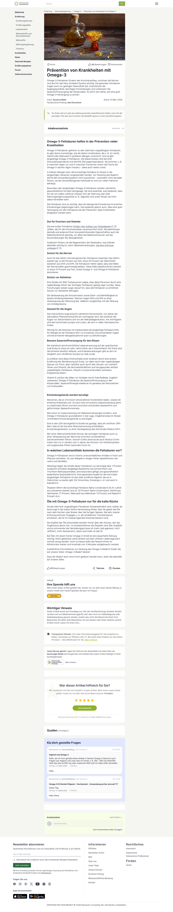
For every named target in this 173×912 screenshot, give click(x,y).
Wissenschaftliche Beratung (100, 878)
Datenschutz (46, 873)
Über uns (92, 861)
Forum (18, 70)
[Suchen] (122, 3)
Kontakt (91, 882)
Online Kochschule (23, 74)
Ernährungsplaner (23, 65)
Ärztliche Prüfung (96, 874)
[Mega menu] (156, 4)
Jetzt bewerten (84, 708)
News (17, 57)
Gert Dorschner (74, 102)
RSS (90, 857)
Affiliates (92, 848)
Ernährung (19, 16)
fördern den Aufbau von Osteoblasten (92, 226)
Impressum (131, 848)
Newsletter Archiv (96, 853)
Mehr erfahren (91, 640)
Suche (128, 865)
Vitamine (20, 48)
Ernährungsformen (24, 21)
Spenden (54, 596)
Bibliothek (19, 12)
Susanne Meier (59, 99)
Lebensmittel (21, 29)
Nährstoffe (20, 40)
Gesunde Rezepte (23, 61)
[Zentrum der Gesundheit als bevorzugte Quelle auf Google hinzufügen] (55, 662)
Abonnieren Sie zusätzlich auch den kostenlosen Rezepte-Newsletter (47, 859)
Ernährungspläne (23, 25)
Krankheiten (20, 53)
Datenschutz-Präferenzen (137, 856)
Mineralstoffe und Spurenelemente (24, 34)
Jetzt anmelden (22, 865)
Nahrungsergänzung (25, 44)
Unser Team (93, 865)
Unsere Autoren (95, 870)
